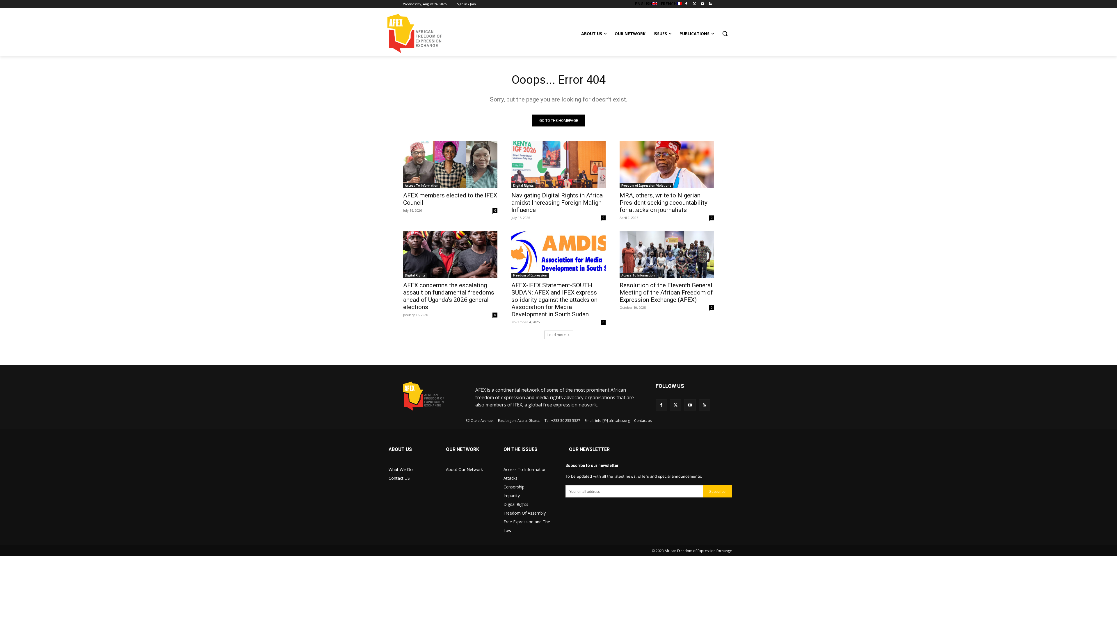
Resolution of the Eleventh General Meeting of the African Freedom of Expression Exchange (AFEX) (666, 292)
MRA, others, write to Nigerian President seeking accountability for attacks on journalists (663, 202)
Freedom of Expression (530, 275)
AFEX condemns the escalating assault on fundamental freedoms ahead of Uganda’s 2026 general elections (448, 296)
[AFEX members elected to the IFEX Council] (450, 164)
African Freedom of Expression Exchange (698, 550)
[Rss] (710, 4)
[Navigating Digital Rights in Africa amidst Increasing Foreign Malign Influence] (558, 164)
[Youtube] (702, 4)
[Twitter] (694, 4)
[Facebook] (686, 4)
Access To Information (421, 185)
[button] (725, 33)
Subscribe (717, 491)
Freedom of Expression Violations (646, 185)
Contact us (643, 420)
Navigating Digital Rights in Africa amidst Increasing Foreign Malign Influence (557, 202)
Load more (556, 334)
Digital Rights (523, 185)
